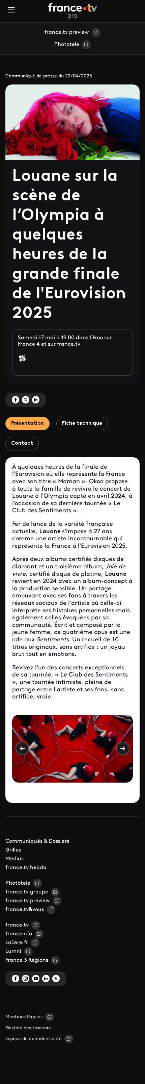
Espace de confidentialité (33, 1038)
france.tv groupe (26, 892)
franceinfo (18, 934)
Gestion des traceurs (28, 1028)
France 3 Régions (26, 960)
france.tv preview (67, 32)
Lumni (13, 951)
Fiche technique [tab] (82, 423)
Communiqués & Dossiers (37, 841)
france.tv (17, 925)
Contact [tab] (22, 443)
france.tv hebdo (25, 867)
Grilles (13, 850)
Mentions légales (23, 1016)
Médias (14, 859)
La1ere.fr (16, 942)
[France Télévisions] (72, 11)
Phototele (66, 44)
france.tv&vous (24, 909)
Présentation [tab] (27, 423)
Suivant (122, 748)
